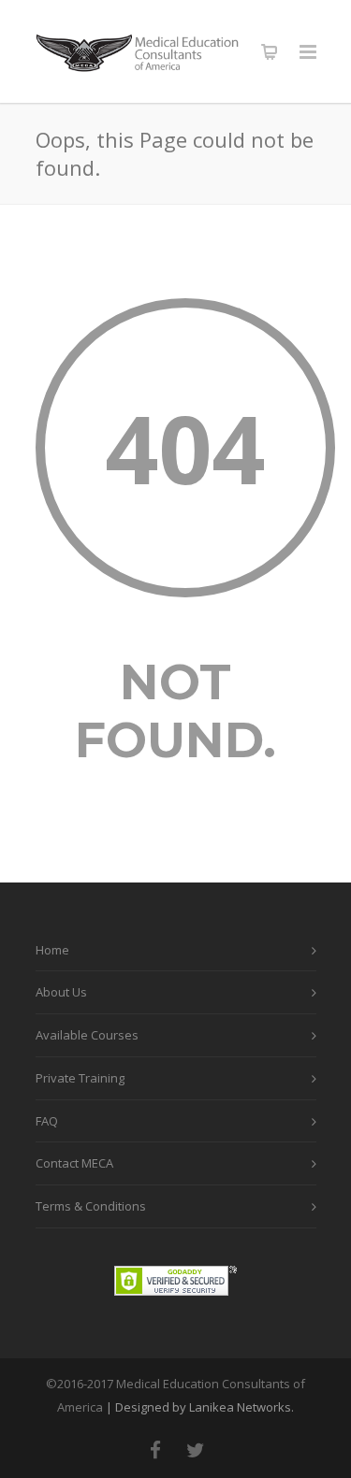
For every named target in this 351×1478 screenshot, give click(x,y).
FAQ (47, 1120)
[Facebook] (155, 1450)
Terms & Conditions (91, 1206)
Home (52, 949)
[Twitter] (195, 1450)
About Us (61, 991)
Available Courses (87, 1034)
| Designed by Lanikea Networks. (200, 1407)
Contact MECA (74, 1163)
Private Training (80, 1077)
